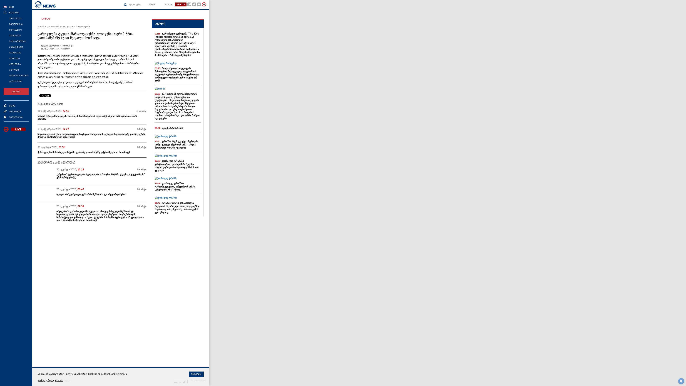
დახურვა (196, 374)
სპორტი (46, 19)
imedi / (42, 26)
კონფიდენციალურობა (50, 380)
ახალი (160, 24)
